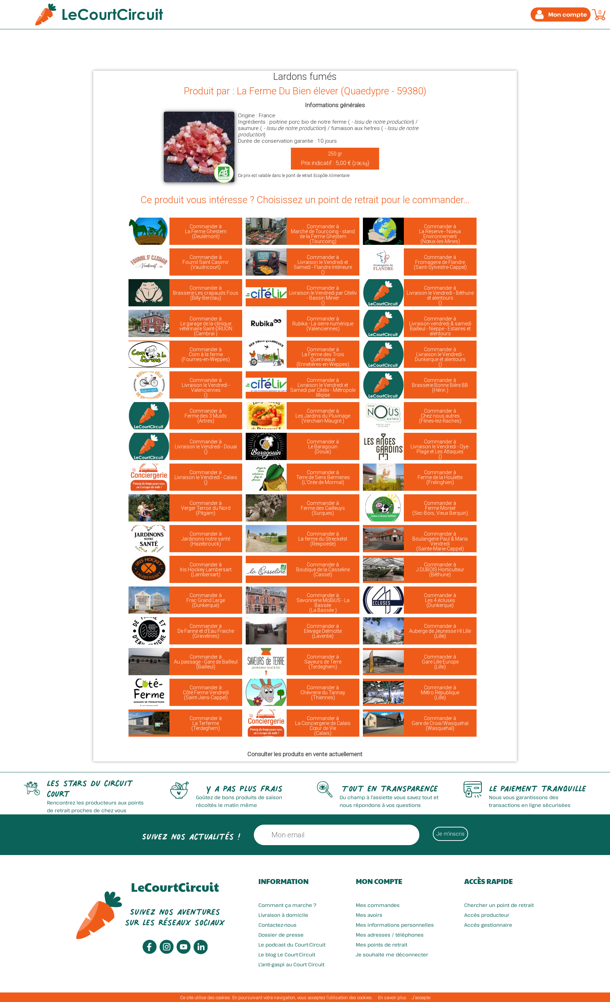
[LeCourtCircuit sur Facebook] (150, 952)
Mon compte (379, 881)
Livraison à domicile (283, 915)
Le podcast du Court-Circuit (291, 944)
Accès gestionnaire (488, 924)
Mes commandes (378, 905)
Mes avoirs (369, 915)
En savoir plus (392, 997)
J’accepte (421, 997)
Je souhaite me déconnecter (392, 954)
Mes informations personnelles (395, 924)
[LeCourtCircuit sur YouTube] (184, 952)
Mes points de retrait (381, 944)
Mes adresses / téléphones (390, 934)
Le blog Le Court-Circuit (286, 954)
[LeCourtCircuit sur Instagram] (167, 952)
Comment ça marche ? (287, 905)
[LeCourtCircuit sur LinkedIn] (200, 952)
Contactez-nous (277, 924)
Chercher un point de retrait (499, 905)
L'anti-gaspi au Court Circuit (291, 964)
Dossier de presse (281, 934)
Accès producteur (486, 915)
